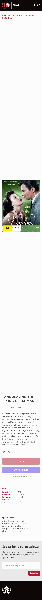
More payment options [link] (21, 476)
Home (4, 16)
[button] (34, 5)
